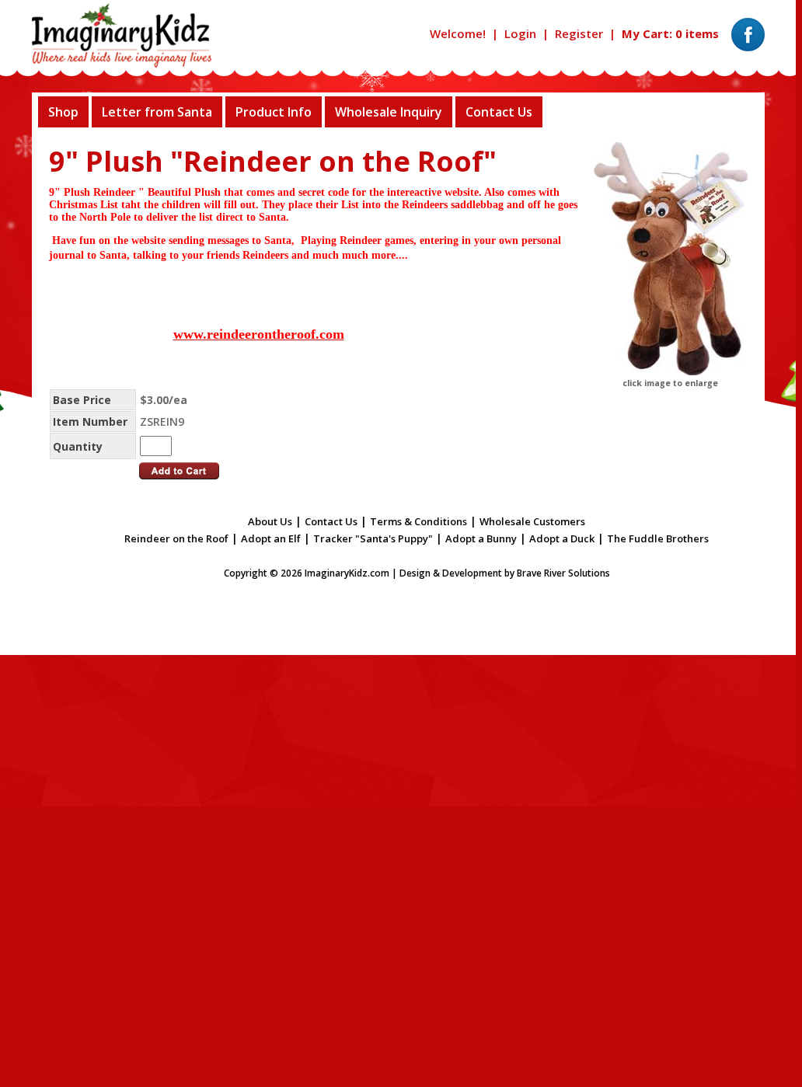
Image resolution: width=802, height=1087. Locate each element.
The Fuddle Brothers (658, 538)
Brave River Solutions (563, 573)
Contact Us (499, 111)
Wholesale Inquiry (388, 111)
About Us (270, 521)
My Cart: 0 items (670, 33)
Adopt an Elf (271, 538)
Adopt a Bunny (481, 538)
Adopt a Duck (562, 538)
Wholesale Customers (532, 521)
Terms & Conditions (418, 521)
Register (579, 33)
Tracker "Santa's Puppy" (373, 538)
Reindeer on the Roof (176, 538)
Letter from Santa (157, 111)
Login (520, 33)
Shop (63, 111)
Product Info (273, 111)
